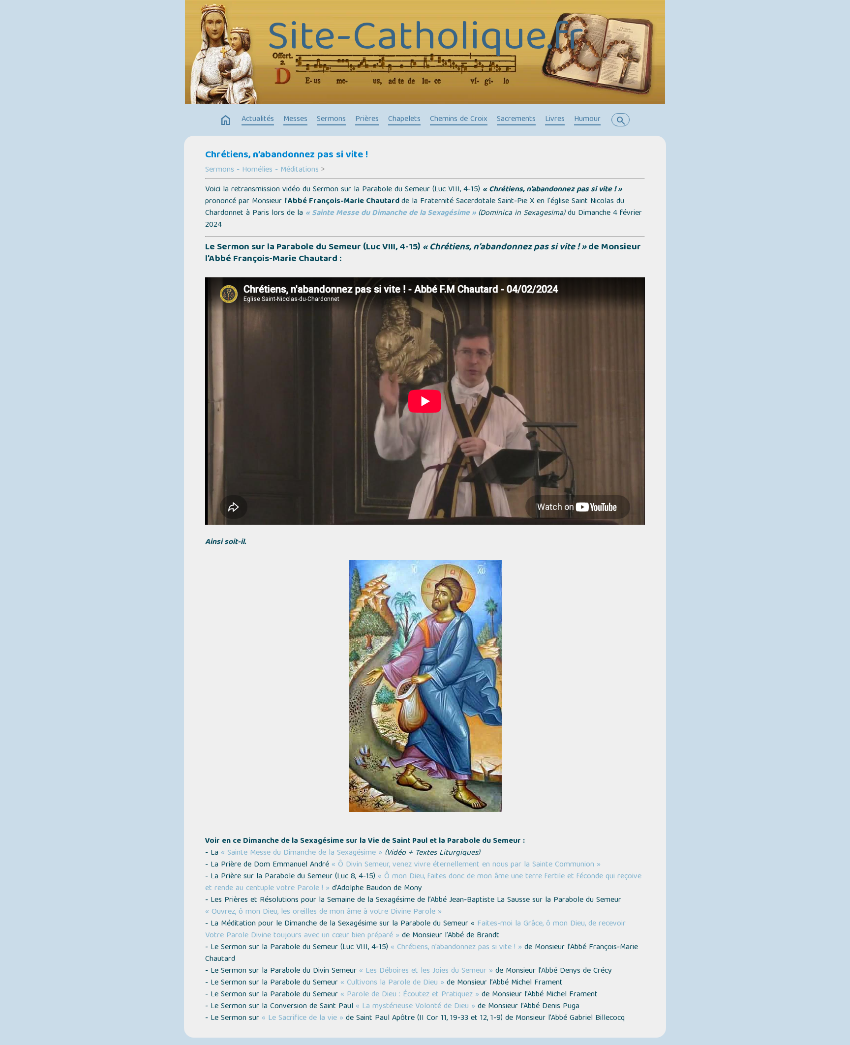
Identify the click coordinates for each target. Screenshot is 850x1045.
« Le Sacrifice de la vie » (302, 1018)
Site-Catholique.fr (425, 40)
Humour (587, 119)
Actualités (258, 119)
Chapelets (404, 119)
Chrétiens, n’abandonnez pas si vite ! (286, 155)
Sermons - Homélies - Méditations (262, 170)
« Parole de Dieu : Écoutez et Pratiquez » (409, 995)
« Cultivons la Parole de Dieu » (392, 983)
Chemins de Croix (458, 119)
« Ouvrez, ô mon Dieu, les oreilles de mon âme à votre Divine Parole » (323, 912)
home (225, 120)
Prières (367, 119)
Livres (555, 119)
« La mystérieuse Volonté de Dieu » (415, 1007)
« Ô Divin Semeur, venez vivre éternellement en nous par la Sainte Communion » (466, 865)
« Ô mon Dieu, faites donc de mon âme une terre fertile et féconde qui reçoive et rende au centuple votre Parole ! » (423, 883)
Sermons (331, 119)
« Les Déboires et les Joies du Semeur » (426, 971)
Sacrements (516, 119)
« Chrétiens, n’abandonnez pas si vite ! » (456, 948)
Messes (295, 119)
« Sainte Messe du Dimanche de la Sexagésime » (390, 213)
